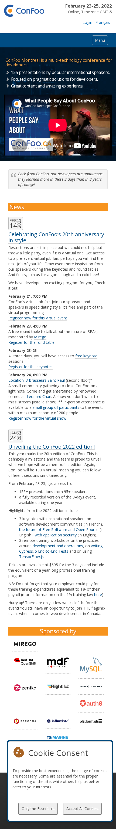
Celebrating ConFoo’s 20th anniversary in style (56, 237)
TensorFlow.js (31, 556)
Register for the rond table (31, 342)
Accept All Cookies (82, 808)
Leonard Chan (39, 396)
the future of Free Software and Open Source (58, 529)
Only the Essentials (38, 808)
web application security (56, 534)
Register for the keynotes (30, 366)
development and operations (58, 545)
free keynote (86, 355)
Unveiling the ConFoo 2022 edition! (51, 446)
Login (87, 22)
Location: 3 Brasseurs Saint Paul (36, 380)
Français (102, 22)
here (98, 594)
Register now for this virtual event (37, 317)
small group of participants (56, 407)
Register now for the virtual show (37, 418)
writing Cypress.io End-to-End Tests (61, 548)
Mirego (40, 336)
